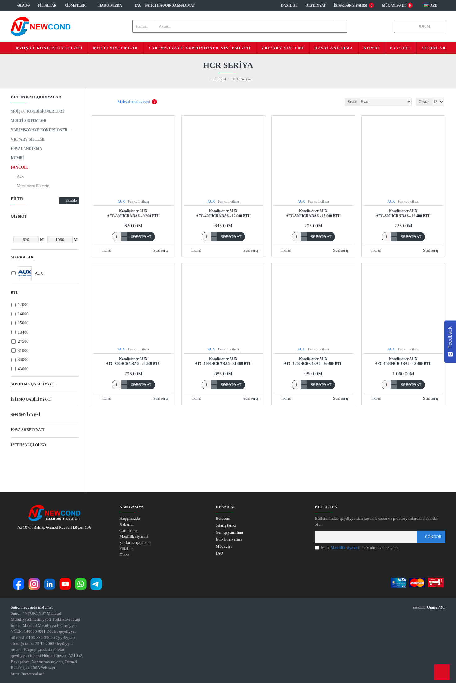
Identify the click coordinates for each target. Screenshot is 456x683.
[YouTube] (65, 584)
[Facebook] (18, 584)
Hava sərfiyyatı (28, 430)
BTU (15, 292)
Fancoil (219, 79)
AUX (121, 201)
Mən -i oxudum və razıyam (359, 547)
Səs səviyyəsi (25, 414)
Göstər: (424, 102)
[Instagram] (34, 584)
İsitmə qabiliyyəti (31, 399)
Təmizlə (71, 200)
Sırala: (352, 102)
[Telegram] (96, 584)
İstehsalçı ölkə (28, 445)
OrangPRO (436, 607)
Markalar (22, 257)
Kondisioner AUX (133, 213)
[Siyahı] (103, 102)
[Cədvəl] (95, 102)
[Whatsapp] (80, 584)
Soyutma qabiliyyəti (34, 384)
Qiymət (19, 216)
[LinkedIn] (49, 584)
